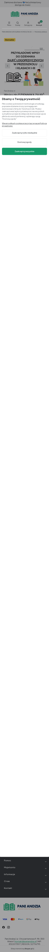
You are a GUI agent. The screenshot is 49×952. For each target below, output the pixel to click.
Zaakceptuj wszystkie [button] (24, 151)
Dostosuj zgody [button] (24, 142)
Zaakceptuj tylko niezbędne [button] (24, 133)
